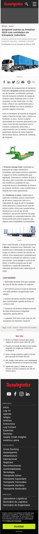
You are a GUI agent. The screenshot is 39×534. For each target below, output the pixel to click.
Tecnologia (8, 472)
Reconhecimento (12, 465)
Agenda (7, 414)
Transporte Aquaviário (14, 478)
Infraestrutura (10, 455)
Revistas (7, 433)
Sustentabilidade (12, 469)
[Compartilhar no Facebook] (4, 82)
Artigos (7, 417)
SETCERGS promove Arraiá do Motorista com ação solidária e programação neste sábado (19, 291)
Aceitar (19, 526)
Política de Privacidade (13, 521)
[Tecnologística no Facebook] (15, 394)
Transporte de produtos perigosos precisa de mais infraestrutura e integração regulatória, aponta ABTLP (19, 311)
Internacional (10, 459)
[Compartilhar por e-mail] (22, 82)
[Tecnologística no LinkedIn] (28, 394)
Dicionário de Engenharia (16, 505)
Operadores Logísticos (15, 498)
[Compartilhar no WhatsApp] (18, 82)
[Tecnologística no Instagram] (21, 394)
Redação (7, 44)
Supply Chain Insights (14, 437)
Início (6, 407)
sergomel (19, 330)
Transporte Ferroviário (14, 482)
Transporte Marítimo (13, 485)
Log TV (7, 410)
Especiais (8, 430)
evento (9, 327)
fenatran (15, 327)
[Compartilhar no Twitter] (13, 82)
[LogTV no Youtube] (9, 394)
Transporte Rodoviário (15, 488)
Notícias (4, 26)
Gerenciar (19, 531)
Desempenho (10, 452)
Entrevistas (9, 423)
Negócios (8, 462)
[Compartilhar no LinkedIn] (9, 82)
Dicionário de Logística (15, 501)
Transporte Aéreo (12, 475)
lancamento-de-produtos (28, 327)
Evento (11, 26)
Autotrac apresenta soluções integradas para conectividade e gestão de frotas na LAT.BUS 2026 (18, 301)
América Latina (11, 440)
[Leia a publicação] (29, 82)
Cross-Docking (11, 449)
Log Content (9, 427)
